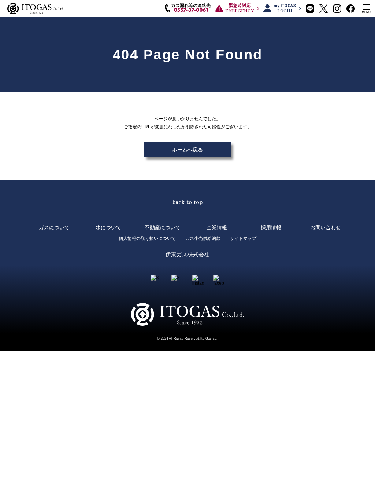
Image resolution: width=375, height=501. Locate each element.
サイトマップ (243, 238)
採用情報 (271, 227)
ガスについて (54, 227)
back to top (187, 201)
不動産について (163, 227)
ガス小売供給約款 (202, 238)
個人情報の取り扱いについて (147, 238)
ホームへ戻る (187, 150)
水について (108, 227)
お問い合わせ (325, 227)
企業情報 (217, 227)
